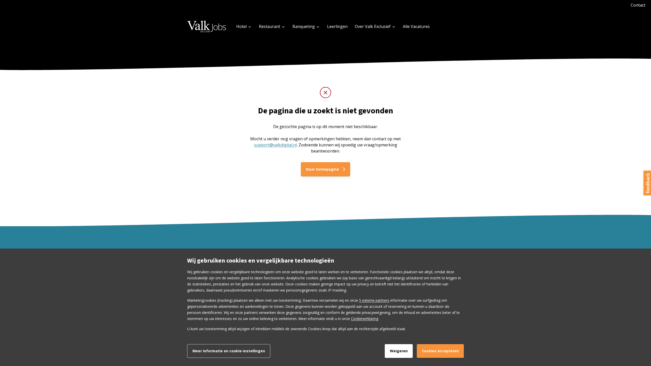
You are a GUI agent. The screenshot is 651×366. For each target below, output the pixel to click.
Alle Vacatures (416, 26)
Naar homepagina (322, 169)
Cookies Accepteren (440, 350)
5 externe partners (374, 300)
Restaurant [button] (269, 26)
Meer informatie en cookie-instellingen (229, 350)
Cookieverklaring (364, 318)
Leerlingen (337, 26)
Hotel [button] (241, 26)
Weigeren (399, 350)
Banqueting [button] (303, 26)
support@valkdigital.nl (275, 145)
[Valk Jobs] (207, 26)
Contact (638, 5)
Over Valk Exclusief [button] (373, 26)
